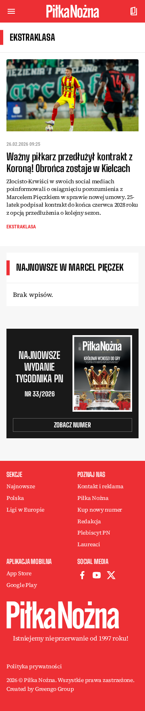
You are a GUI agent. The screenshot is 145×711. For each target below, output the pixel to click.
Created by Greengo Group (40, 689)
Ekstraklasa (21, 227)
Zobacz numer (72, 425)
